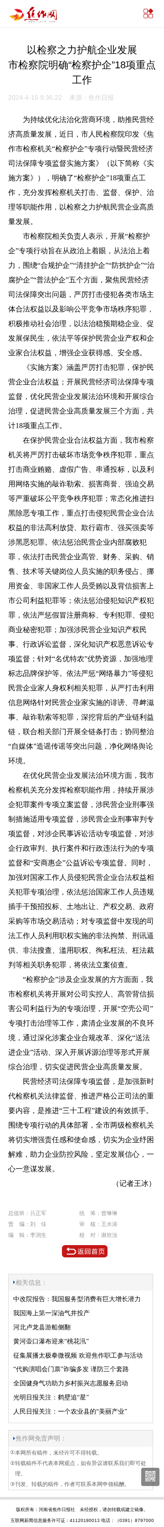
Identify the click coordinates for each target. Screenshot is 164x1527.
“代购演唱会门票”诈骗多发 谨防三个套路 (71, 1369)
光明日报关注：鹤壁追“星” (51, 1397)
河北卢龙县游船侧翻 (42, 1327)
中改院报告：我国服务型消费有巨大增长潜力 (77, 1299)
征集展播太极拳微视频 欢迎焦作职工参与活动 (78, 1355)
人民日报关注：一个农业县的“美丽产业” (70, 1411)
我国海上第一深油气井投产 (51, 1313)
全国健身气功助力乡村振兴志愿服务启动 (70, 1383)
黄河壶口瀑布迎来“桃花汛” (51, 1341)
